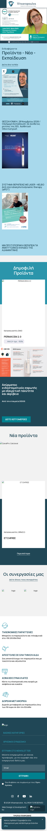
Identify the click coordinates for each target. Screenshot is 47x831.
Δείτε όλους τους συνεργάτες (23, 579)
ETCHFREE (10, 538)
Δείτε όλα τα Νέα (10, 64)
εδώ (6, 826)
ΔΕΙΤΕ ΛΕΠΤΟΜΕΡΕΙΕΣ (16, 419)
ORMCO (21, 532)
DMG (20, 330)
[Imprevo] (23, 362)
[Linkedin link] (31, 796)
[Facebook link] (18, 796)
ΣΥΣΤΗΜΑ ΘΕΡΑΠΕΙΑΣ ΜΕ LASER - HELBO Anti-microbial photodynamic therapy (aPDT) (23, 187)
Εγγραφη (23, 775)
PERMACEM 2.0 (12, 336)
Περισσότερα (23, 553)
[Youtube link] (24, 796)
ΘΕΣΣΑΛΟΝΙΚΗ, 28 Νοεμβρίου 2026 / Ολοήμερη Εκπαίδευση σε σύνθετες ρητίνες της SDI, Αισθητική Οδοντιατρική (21, 125)
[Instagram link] (12, 796)
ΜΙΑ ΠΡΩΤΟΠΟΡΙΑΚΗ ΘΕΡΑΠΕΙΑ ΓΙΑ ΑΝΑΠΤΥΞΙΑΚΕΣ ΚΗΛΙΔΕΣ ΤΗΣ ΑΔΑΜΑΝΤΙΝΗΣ (20, 248)
